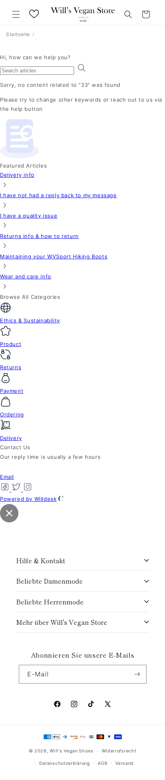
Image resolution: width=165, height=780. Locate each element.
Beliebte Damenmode (49, 580)
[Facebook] (6, 489)
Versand (124, 763)
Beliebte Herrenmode (50, 601)
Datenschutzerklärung (64, 763)
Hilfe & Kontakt (40, 560)
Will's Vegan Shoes (72, 751)
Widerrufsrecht (119, 751)
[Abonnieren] (137, 674)
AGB (102, 763)
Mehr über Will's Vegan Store (61, 622)
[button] (16, 14)
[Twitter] (17, 489)
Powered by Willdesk (28, 499)
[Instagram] (27, 489)
